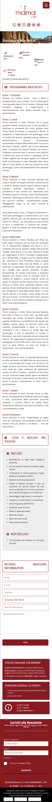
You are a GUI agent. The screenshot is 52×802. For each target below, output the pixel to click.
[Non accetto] (49, 795)
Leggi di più (34, 799)
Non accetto (20, 799)
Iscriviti (26, 770)
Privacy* (7, 758)
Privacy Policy (25, 763)
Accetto (8, 799)
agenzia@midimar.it (26, 710)
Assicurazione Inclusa (14, 696)
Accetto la (14, 763)
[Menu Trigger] (46, 5)
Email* (7, 749)
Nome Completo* (11, 739)
